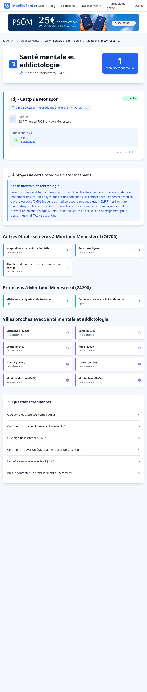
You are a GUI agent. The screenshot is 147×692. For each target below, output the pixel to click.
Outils (139, 6)
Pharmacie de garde (116, 6)
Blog (52, 6)
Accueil (39, 6)
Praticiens (68, 6)
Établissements (90, 6)
